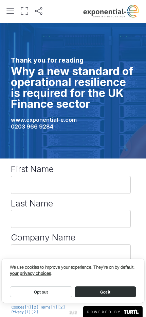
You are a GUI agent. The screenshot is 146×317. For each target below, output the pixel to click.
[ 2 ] (35, 307)
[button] (10, 11)
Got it (105, 292)
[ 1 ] (28, 307)
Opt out (41, 292)
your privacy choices (30, 273)
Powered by (105, 312)
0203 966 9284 (32, 126)
